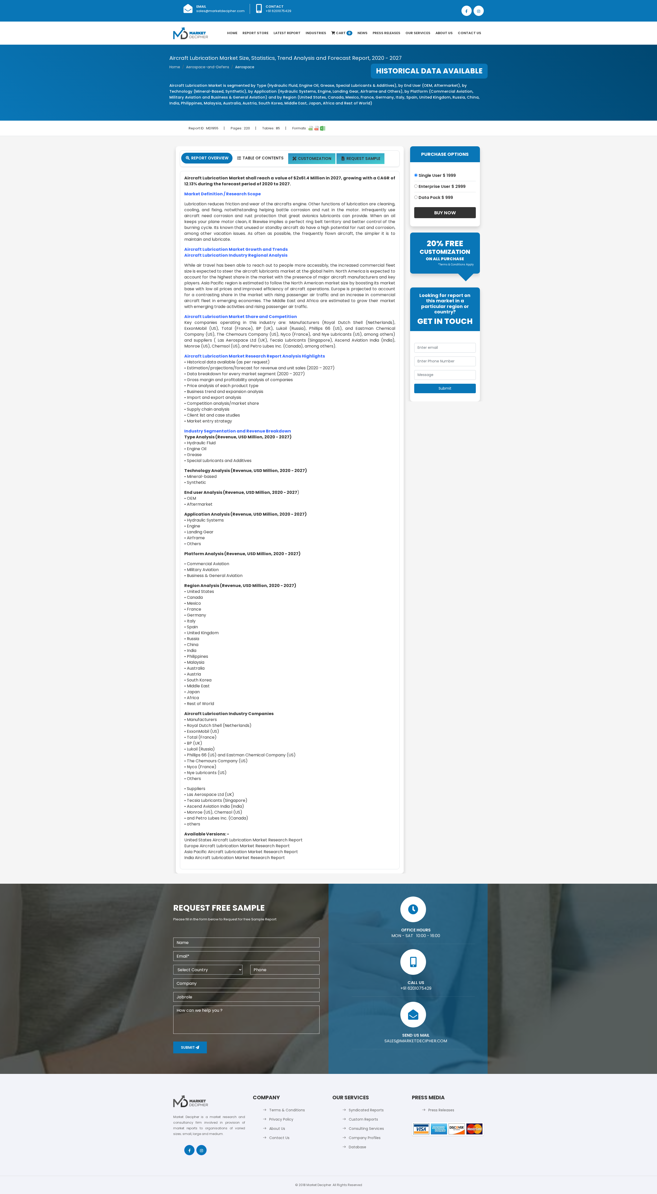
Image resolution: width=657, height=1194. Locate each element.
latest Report (287, 33)
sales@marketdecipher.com (220, 10)
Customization (312, 158)
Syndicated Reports (366, 1110)
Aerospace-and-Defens (207, 67)
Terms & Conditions (287, 1110)
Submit (188, 1047)
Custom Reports (363, 1119)
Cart (343, 33)
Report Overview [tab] (207, 158)
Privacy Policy (281, 1119)
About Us (444, 33)
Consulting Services (366, 1128)
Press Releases (386, 33)
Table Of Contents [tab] (260, 158)
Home (232, 33)
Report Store (255, 33)
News (363, 33)
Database (357, 1147)
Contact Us (469, 33)
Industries (316, 33)
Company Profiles (365, 1137)
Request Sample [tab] (361, 158)
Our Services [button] (417, 33)
